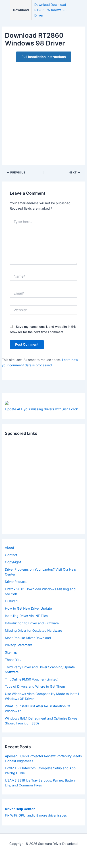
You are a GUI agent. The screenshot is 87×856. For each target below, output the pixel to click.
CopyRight (13, 562)
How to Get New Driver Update (28, 608)
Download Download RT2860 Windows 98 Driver (50, 10)
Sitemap (11, 652)
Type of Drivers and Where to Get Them (35, 687)
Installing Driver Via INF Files (26, 616)
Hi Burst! (11, 601)
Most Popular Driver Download (28, 638)
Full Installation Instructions (43, 57)
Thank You (13, 660)
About (9, 548)
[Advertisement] (43, 111)
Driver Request (16, 582)
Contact (11, 555)
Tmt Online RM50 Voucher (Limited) (31, 679)
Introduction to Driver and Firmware (32, 623)
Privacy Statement (18, 645)
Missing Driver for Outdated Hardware (33, 631)
